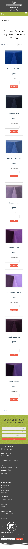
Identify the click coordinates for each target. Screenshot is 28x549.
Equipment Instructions (6, 499)
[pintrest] (11, 10)
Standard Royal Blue (14, 69)
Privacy (16, 546)
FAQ (2, 509)
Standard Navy (14, 113)
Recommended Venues (6, 511)
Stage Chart (4, 504)
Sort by (3, 44)
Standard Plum (14, 248)
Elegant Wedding (5, 485)
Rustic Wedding (5, 488)
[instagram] (17, 10)
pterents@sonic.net (9, 455)
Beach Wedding (5, 490)
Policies (3, 506)
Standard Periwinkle (14, 158)
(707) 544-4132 (14, 7)
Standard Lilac (14, 203)
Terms (13, 546)
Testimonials (4, 518)
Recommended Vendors (7, 516)
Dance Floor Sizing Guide (7, 502)
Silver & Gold (4, 492)
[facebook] (14, 10)
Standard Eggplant (14, 337)
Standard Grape (14, 382)
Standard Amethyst (14, 292)
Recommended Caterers (7, 513)
